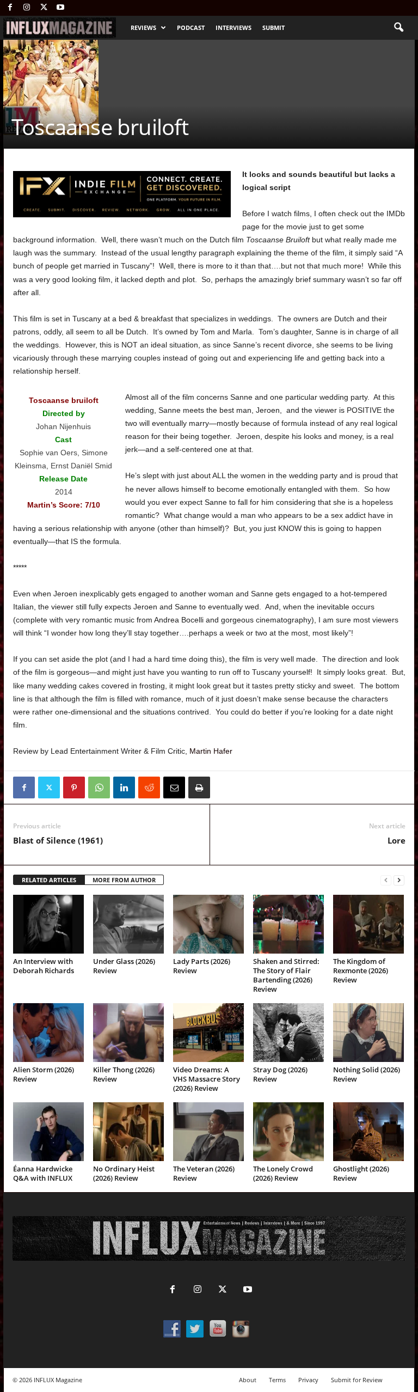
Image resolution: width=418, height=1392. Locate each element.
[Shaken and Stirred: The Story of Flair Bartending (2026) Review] (288, 924)
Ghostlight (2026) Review (361, 1173)
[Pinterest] (74, 787)
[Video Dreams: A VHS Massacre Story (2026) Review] (208, 1032)
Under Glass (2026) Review (124, 965)
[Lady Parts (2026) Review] (208, 924)
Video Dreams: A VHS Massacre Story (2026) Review (206, 1079)
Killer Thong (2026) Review (124, 1074)
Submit (273, 27)
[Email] (174, 787)
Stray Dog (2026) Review (280, 1074)
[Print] (199, 787)
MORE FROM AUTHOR (124, 880)
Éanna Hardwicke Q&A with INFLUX (42, 1173)
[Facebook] (9, 8)
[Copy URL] (224, 787)
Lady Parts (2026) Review (201, 965)
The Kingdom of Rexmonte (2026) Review (360, 970)
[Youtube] (60, 8)
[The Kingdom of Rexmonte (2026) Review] (368, 924)
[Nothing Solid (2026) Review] (368, 1032)
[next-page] (399, 880)
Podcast (191, 27)
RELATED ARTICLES (49, 880)
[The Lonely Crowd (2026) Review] (288, 1131)
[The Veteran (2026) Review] (208, 1131)
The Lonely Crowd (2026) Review (283, 1173)
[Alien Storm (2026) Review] (48, 1032)
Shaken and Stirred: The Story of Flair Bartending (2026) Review (286, 975)
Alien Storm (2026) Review (43, 1074)
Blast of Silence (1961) (58, 840)
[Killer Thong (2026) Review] (128, 1032)
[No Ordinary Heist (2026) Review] (128, 1131)
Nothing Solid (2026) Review (366, 1074)
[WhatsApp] (99, 787)
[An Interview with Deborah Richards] (48, 924)
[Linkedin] (124, 787)
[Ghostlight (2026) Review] (368, 1131)
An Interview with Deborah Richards (43, 965)
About (247, 1380)
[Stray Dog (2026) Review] (288, 1032)
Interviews (233, 27)
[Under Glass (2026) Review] (128, 924)
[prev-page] (385, 880)
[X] (43, 8)
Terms (277, 1380)
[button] (398, 28)
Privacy (308, 1380)
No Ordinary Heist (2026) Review (124, 1173)
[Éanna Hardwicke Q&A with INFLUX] (48, 1131)
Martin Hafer (210, 751)
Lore (396, 840)
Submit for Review (357, 1380)
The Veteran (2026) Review (204, 1173)
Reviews (143, 27)
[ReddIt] (149, 787)
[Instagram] (26, 8)
